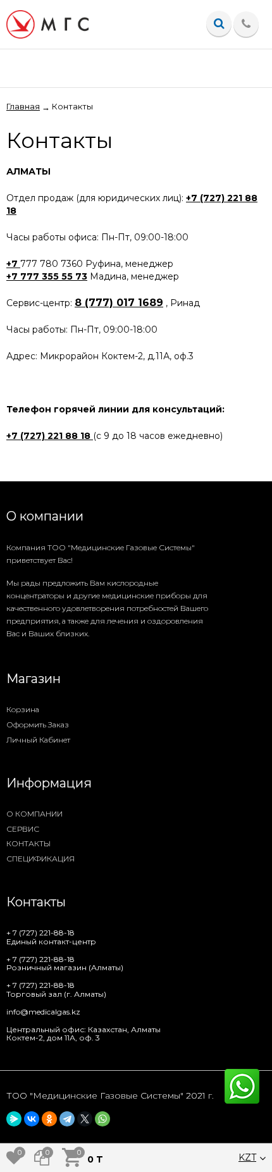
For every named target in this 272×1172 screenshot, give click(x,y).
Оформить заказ (37, 724)
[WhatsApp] (102, 1118)
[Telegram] (67, 1118)
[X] (84, 1118)
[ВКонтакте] (31, 1118)
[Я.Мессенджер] (14, 1118)
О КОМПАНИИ (34, 813)
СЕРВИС (22, 829)
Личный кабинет (38, 739)
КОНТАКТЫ (28, 843)
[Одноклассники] (49, 1118)
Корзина (22, 709)
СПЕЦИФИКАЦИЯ (40, 858)
